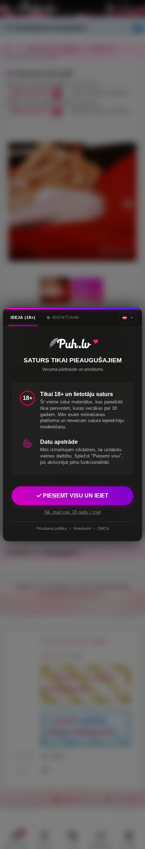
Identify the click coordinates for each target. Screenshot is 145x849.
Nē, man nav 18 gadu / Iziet (72, 512)
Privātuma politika (52, 528)
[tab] (23, 317)
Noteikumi (82, 528)
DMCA (103, 528)
